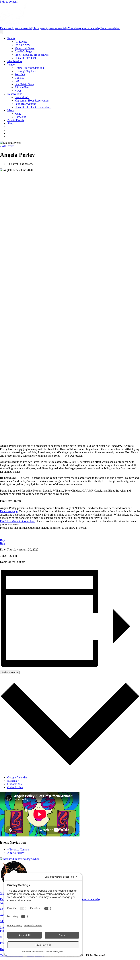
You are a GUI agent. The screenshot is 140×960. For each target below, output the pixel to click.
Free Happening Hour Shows (31, 54)
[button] (2, 540)
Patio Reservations (25, 103)
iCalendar (12, 780)
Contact (19, 77)
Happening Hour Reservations (32, 100)
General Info (22, 97)
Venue (11, 64)
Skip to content (8, 1)
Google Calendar (17, 777)
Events (11, 38)
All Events (21, 41)
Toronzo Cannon (18, 849)
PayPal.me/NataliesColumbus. (17, 521)
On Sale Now (22, 44)
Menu (10, 110)
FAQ (17, 80)
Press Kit (20, 74)
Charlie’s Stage (23, 51)
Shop (10, 123)
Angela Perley (16, 852)
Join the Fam (22, 87)
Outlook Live (15, 787)
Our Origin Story (24, 84)
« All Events (7, 146)
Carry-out (20, 116)
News (18, 90)
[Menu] (1, 32)
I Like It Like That (25, 57)
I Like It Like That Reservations (33, 107)
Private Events (15, 120)
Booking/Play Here (26, 71)
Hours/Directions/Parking (29, 67)
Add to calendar (9, 672)
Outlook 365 (14, 784)
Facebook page (9, 511)
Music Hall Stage (24, 48)
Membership (14, 61)
